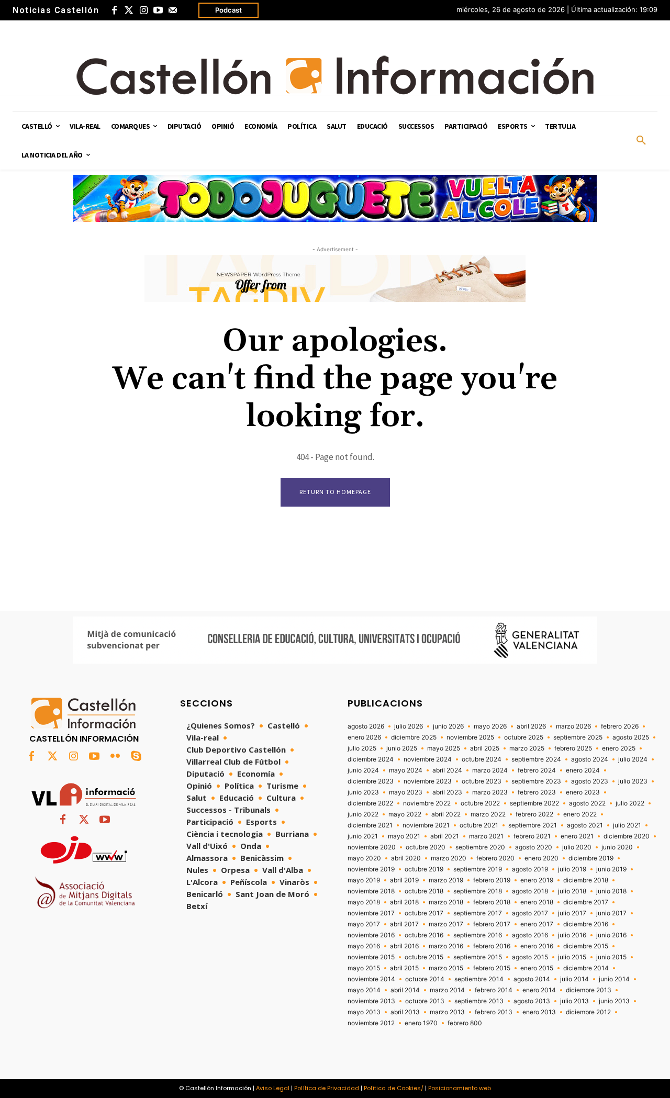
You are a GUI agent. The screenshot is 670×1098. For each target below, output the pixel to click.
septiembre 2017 (477, 913)
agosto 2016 (530, 935)
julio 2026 (408, 726)
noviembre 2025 (470, 737)
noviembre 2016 (371, 935)
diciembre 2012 (588, 1012)
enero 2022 (580, 814)
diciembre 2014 (586, 968)
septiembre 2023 (536, 781)
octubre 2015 (424, 957)
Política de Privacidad (326, 1088)
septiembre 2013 (479, 1001)
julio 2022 (630, 803)
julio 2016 (572, 935)
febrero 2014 (493, 990)
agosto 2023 (589, 781)
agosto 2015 (530, 957)
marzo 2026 (573, 726)
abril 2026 (531, 726)
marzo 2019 (446, 880)
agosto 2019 (530, 869)
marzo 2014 (447, 990)
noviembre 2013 (371, 1001)
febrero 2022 (534, 814)
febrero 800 (465, 1023)
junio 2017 (611, 913)
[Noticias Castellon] (335, 75)
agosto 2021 (585, 825)
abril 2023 (447, 792)
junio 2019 (611, 869)
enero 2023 (583, 792)
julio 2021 (627, 825)
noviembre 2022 (427, 803)
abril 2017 (404, 924)
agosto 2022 (587, 803)
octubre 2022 (480, 803)
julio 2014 (574, 979)
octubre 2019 (424, 869)
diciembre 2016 (585, 924)
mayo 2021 (404, 836)
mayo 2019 (364, 880)
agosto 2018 (530, 891)
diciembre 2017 (585, 902)
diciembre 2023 (371, 781)
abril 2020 (406, 858)
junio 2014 (614, 979)
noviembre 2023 (428, 781)
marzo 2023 (490, 792)
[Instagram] (143, 10)
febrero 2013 (493, 1012)
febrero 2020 (495, 858)
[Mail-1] (172, 10)
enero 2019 (536, 880)
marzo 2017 (446, 924)
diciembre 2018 (585, 880)
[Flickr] (115, 757)
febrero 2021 (532, 836)
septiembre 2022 (534, 803)
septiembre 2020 (480, 847)
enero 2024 (583, 770)
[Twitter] (128, 10)
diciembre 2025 (414, 737)
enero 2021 (577, 836)
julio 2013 (574, 1001)
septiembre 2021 (532, 825)
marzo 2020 (448, 858)
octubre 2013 (424, 1001)
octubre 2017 (424, 913)
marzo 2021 (486, 836)
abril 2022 (446, 814)
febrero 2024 (537, 770)
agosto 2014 (531, 979)
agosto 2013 (531, 1001)
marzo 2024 (490, 770)
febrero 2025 (573, 748)
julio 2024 (632, 759)
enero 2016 (536, 946)
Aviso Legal (272, 1088)
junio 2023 (363, 792)
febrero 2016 (491, 946)
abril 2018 (404, 902)
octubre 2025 (523, 737)
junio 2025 (401, 748)
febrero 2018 (491, 902)
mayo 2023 (405, 792)
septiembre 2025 (577, 737)
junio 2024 (363, 770)
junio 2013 (614, 1001)
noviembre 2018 (371, 891)
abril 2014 (405, 990)
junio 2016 (611, 935)
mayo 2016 (364, 946)
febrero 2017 (491, 924)
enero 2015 (536, 968)
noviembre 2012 (371, 1023)
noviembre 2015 (371, 957)
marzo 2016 (446, 946)
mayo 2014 (364, 990)
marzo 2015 (446, 968)
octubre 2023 (481, 781)
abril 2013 (405, 1012)
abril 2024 (447, 770)
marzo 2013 (447, 1012)
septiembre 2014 (479, 979)
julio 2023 (632, 781)
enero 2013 (539, 1012)
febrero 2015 (491, 968)
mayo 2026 (490, 726)
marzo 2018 (446, 902)
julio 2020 (576, 847)
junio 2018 (611, 891)
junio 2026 (448, 726)
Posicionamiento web (459, 1088)
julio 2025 (362, 748)
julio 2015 (572, 957)
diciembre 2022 (370, 803)
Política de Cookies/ (393, 1088)
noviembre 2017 (371, 913)
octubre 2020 (425, 847)
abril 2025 (484, 748)
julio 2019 (572, 869)
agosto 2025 (630, 737)
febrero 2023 (537, 792)
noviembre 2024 (428, 759)
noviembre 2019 (371, 869)
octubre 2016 (424, 935)
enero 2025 (618, 748)
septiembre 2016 (477, 935)
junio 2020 (617, 847)
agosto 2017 (530, 913)
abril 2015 (404, 968)
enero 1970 (421, 1023)
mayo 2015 (364, 968)
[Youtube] (158, 10)
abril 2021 (444, 836)
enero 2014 (539, 990)
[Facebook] (114, 10)
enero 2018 (536, 902)
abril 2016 (404, 946)
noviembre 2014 (371, 979)
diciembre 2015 (585, 946)
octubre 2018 (424, 891)
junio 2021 (363, 836)
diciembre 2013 (588, 990)
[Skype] (136, 757)
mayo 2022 (404, 814)
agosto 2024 (589, 759)
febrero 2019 (491, 880)
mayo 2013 (364, 1012)
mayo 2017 (364, 924)
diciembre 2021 (370, 825)
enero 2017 (536, 924)
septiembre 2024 (536, 759)
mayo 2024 (405, 770)
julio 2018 (572, 891)
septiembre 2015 (477, 957)
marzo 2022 (488, 814)
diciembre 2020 (627, 836)
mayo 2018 (364, 902)
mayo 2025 (443, 748)
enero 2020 (541, 858)
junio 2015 (611, 957)
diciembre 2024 (371, 759)
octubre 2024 (481, 759)
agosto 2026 (366, 726)
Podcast (228, 10)
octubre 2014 (424, 979)
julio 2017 (572, 913)
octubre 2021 (479, 825)
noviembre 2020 (372, 847)
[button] (641, 140)
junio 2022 (363, 814)
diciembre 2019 (590, 858)
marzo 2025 (526, 748)
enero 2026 (364, 737)
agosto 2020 (533, 847)
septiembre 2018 (477, 891)
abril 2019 (404, 880)
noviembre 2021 (426, 825)
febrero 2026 (620, 726)
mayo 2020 (364, 858)
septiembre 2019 (477, 869)
